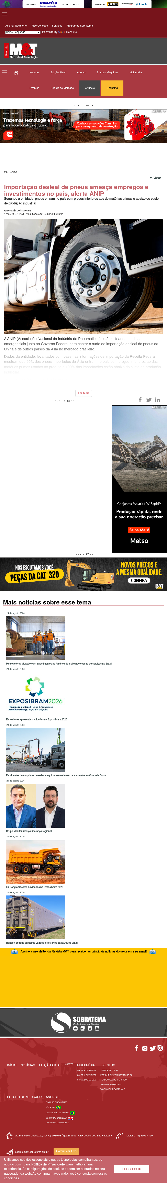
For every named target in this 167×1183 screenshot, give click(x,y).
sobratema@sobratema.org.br (31, 1152)
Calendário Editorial (58, 1113)
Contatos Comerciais (57, 1123)
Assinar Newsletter (16, 26)
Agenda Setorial (109, 1071)
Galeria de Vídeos (86, 1075)
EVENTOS (107, 1065)
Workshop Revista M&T (112, 1089)
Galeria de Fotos (86, 1071)
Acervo (81, 72)
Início (11, 1065)
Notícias (34, 72)
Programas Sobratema (79, 26)
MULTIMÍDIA (86, 1065)
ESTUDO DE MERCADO (24, 1097)
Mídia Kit (51, 1107)
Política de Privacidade (48, 1164)
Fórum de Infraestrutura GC (116, 1075)
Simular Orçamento (56, 1102)
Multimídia (136, 72)
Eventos (34, 88)
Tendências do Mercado (113, 1080)
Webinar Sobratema (111, 1085)
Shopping (112, 88)
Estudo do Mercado (62, 88)
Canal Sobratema (86, 1080)
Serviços (57, 26)
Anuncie (90, 88)
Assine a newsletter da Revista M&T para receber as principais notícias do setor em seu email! (84, 951)
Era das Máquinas (107, 72)
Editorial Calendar (57, 1118)
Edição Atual (58, 72)
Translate (71, 32)
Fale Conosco (40, 26)
